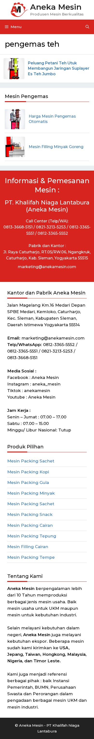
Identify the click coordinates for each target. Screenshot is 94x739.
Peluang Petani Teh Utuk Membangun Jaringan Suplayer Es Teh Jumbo (58, 68)
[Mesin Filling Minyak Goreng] (15, 147)
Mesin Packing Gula (28, 482)
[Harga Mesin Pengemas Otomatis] (15, 119)
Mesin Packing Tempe (31, 557)
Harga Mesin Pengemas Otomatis (52, 119)
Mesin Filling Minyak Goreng (56, 146)
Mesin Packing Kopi (28, 471)
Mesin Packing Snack (30, 514)
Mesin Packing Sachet (30, 461)
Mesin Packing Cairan (30, 525)
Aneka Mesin (55, 7)
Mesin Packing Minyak (31, 493)
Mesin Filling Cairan (27, 546)
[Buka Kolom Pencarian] (87, 27)
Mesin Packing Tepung (31, 536)
